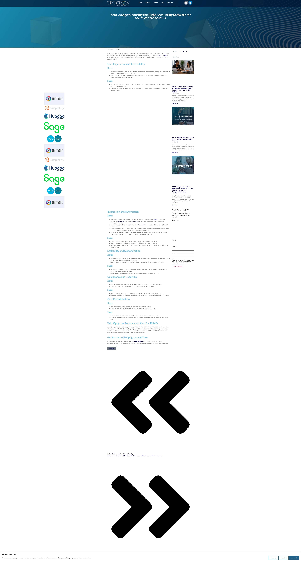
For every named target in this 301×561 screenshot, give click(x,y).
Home (140, 2)
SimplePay (121, 221)
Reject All (283, 558)
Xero (160, 55)
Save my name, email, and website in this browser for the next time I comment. (183, 262)
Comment (175, 220)
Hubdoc (155, 219)
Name (174, 240)
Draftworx (135, 221)
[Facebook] (186, 3)
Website (174, 252)
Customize (273, 558)
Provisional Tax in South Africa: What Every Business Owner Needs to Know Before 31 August (182, 89)
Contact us (170, 2)
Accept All (294, 558)
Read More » (175, 103)
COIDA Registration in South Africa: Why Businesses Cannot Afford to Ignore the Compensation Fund (183, 189)
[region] (150, 556)
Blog (163, 2)
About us (148, 2)
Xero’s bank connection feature (136, 225)
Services (156, 2)
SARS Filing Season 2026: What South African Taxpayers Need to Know (183, 139)
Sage (165, 55)
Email (174, 246)
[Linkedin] (190, 3)
